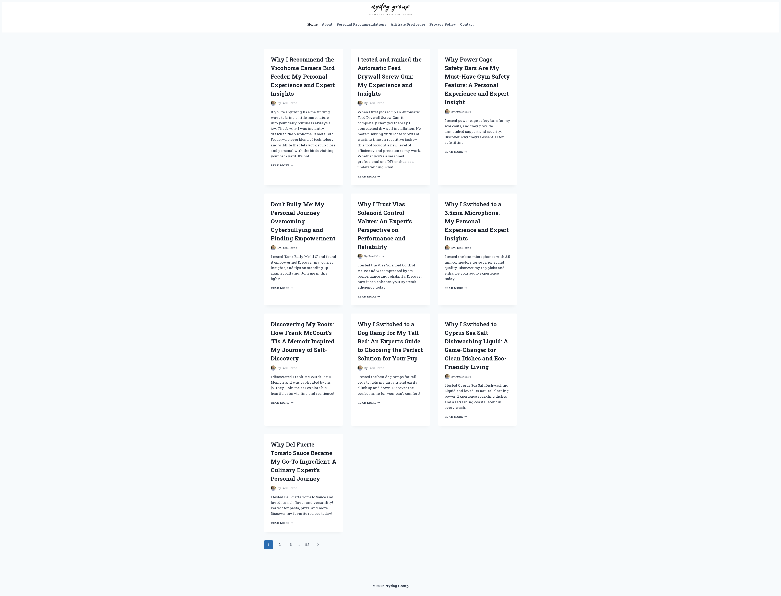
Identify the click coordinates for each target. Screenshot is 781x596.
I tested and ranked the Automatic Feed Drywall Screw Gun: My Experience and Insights (390, 76)
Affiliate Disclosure (407, 24)
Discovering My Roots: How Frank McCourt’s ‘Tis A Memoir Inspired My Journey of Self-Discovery (302, 341)
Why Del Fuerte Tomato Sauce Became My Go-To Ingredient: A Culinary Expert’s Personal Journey (303, 461)
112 (306, 544)
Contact (467, 24)
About (327, 24)
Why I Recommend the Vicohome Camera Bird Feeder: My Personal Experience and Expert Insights (303, 76)
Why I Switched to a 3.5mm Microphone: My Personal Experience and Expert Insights (477, 221)
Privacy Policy (442, 24)
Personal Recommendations (361, 24)
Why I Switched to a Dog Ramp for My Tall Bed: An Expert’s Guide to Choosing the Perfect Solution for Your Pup (390, 341)
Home (312, 24)
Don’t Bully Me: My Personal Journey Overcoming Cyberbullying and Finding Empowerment (303, 221)
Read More (282, 165)
